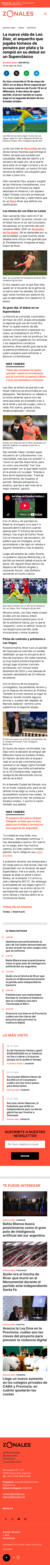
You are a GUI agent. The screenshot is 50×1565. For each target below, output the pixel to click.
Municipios (9, 1452)
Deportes (31, 28)
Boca (13, 201)
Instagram (25, 1519)
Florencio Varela (15, 1064)
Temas (21, 28)
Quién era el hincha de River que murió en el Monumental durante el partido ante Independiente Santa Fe (25, 981)
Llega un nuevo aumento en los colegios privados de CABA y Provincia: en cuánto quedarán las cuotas (25, 1386)
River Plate (31, 148)
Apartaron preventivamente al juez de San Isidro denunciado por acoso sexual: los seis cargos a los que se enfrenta (26, 946)
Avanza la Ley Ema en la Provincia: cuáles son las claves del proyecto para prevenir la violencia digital (26, 1018)
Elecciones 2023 (12, 1462)
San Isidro (17, 3)
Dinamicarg (9, 1538)
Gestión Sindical (11, 1532)
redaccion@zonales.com (14, 1497)
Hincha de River (28, 3)
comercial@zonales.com (14, 1494)
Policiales (21, 1270)
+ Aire (6, 1535)
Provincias (9, 1459)
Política (20, 1325)
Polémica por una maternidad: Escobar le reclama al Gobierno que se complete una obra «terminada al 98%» (24, 999)
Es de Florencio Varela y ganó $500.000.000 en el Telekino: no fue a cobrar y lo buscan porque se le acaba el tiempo (24, 1055)
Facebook (6, 1519)
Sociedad (29, 1064)
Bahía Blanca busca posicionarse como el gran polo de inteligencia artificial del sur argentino (26, 963)
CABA (17, 1452)
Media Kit (8, 1508)
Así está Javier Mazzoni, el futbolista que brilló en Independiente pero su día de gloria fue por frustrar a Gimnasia (24, 1109)
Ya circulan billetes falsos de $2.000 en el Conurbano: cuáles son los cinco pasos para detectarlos (24, 1081)
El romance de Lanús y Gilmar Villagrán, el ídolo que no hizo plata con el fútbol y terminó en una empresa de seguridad (24, 823)
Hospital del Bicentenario (12, 4)
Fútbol (6, 912)
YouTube (19, 1519)
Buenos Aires (9, 28)
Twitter (12, 1519)
